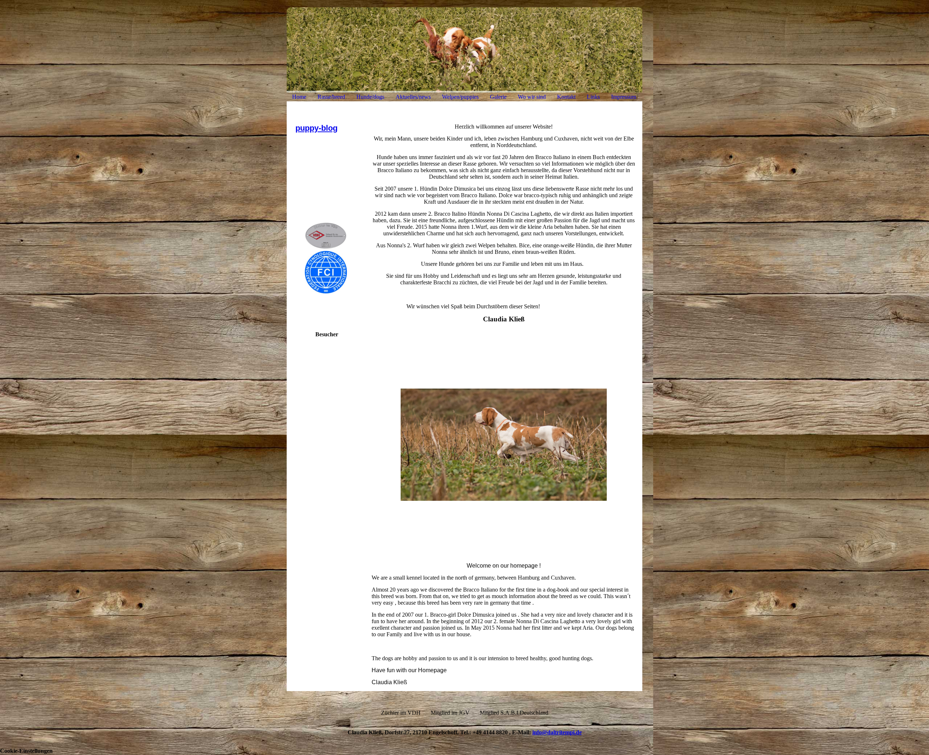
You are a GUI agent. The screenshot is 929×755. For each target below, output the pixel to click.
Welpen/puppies (460, 97)
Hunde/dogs (370, 97)
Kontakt (566, 97)
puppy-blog (316, 128)
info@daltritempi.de (557, 732)
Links (593, 97)
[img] (464, 50)
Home (299, 97)
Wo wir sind (532, 97)
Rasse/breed (331, 97)
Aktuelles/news (413, 97)
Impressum (623, 97)
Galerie (498, 97)
